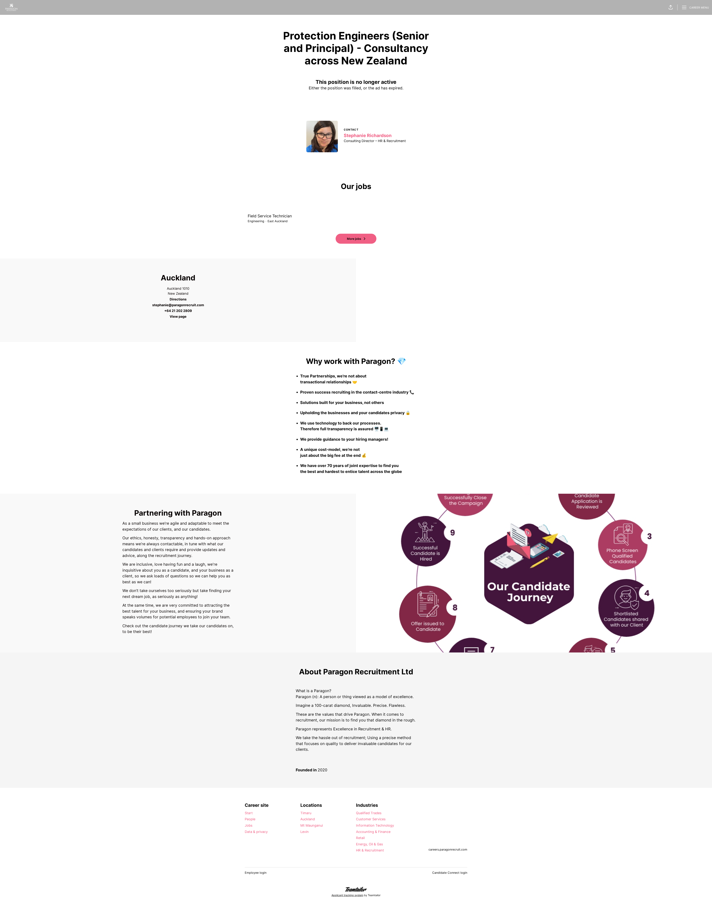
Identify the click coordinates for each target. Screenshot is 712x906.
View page (178, 316)
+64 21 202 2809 (178, 311)
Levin (304, 832)
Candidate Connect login (449, 872)
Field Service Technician (270, 216)
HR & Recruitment (370, 850)
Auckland (307, 819)
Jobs (248, 825)
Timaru (305, 813)
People (250, 819)
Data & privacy (256, 832)
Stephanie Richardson (368, 135)
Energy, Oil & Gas (369, 844)
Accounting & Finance (373, 832)
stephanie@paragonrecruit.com (178, 305)
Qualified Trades (368, 813)
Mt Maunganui (311, 825)
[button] (670, 7)
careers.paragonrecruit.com (447, 849)
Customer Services (370, 819)
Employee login (255, 872)
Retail (360, 838)
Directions (178, 299)
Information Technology (375, 825)
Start (249, 813)
